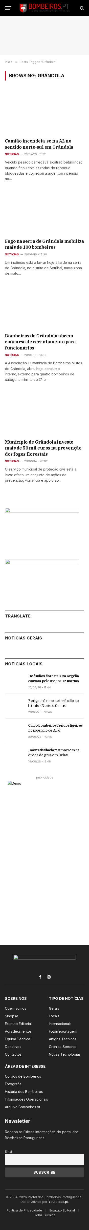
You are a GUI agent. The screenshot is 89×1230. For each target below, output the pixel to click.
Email (9, 1151)
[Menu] (8, 8)
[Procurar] (81, 8)
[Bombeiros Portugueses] (45, 8)
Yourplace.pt (58, 1202)
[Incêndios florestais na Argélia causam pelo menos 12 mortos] (14, 681)
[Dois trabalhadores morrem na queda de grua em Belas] (14, 755)
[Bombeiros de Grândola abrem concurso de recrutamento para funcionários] (44, 307)
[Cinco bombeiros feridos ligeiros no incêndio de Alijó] (14, 730)
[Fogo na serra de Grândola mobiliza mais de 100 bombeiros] (44, 213)
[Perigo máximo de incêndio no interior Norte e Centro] (14, 706)
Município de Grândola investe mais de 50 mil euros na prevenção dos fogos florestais (43, 448)
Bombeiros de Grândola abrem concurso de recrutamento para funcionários (40, 342)
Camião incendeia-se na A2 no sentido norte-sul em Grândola (39, 144)
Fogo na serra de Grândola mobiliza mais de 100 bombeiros (44, 244)
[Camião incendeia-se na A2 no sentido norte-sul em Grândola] (44, 112)
